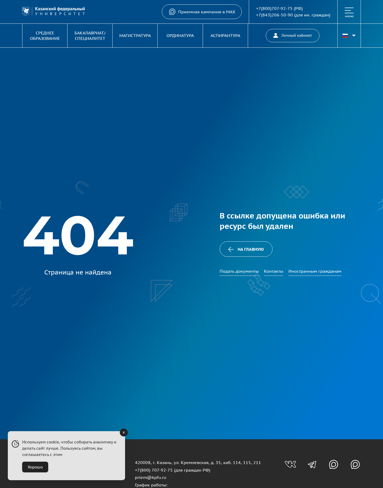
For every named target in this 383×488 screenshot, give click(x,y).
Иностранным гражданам (314, 271)
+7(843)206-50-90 (274, 14)
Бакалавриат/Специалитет (90, 35)
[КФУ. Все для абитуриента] (53, 12)
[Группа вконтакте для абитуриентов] (290, 464)
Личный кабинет (296, 35)
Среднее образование (45, 35)
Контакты (273, 271)
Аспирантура (225, 35)
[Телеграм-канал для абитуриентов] (312, 464)
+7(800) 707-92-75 (154, 470)
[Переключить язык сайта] (349, 35)
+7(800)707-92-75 (274, 8)
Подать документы (239, 271)
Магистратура (135, 35)
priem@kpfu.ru (150, 477)
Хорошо (35, 467)
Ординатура (180, 35)
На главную (251, 249)
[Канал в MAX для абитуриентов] (333, 464)
